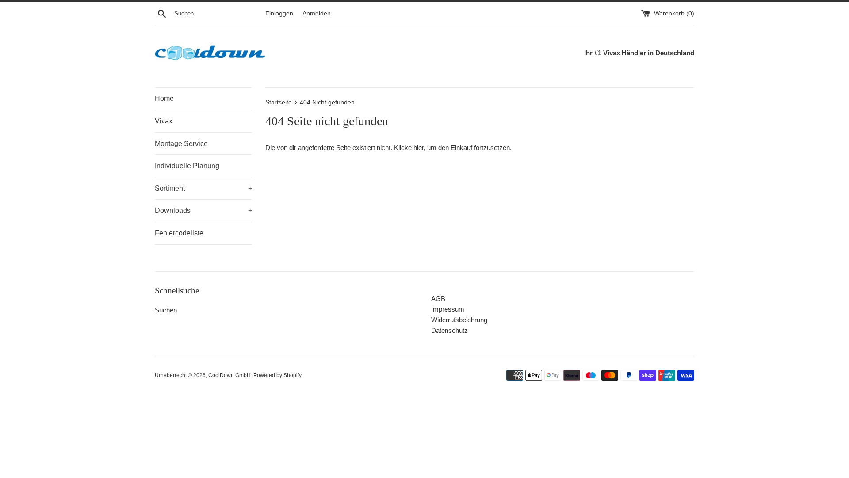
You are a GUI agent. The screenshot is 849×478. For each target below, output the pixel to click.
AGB (438, 298)
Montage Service (181, 143)
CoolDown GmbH (229, 375)
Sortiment (203, 188)
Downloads (203, 210)
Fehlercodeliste (179, 233)
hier (418, 147)
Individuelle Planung (187, 166)
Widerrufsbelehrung (459, 320)
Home (164, 98)
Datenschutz (449, 330)
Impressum (447, 309)
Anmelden (316, 13)
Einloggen (279, 13)
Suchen (166, 310)
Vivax (163, 121)
